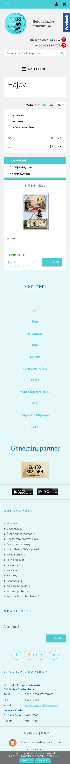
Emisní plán (13, 565)
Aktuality (12, 523)
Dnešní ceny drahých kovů (22, 538)
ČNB (35, 322)
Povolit (27, 760)
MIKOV (35, 357)
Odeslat (56, 638)
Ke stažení (13, 570)
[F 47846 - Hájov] (35, 211)
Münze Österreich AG (35, 392)
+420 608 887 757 (47, 45)
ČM (35, 310)
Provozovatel (15, 580)
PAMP (35, 380)
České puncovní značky (21, 533)
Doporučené (18, 160)
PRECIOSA (35, 334)
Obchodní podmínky (19, 544)
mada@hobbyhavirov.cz (45, 39)
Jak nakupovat (15, 559)
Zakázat (43, 760)
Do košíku (52, 262)
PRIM (35, 345)
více (55, 756)
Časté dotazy (14, 528)
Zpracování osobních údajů (23, 596)
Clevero (24, 742)
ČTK (35, 403)
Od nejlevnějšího (21, 167)
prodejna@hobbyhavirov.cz (41, 705)
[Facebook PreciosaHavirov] (16, 655)
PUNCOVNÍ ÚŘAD (35, 368)
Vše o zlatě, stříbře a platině (23, 549)
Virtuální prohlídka (17, 591)
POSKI (35, 426)
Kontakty (12, 575)
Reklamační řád (16, 554)
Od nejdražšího (20, 174)
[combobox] (61, 104)
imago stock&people (35, 415)
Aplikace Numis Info (18, 586)
